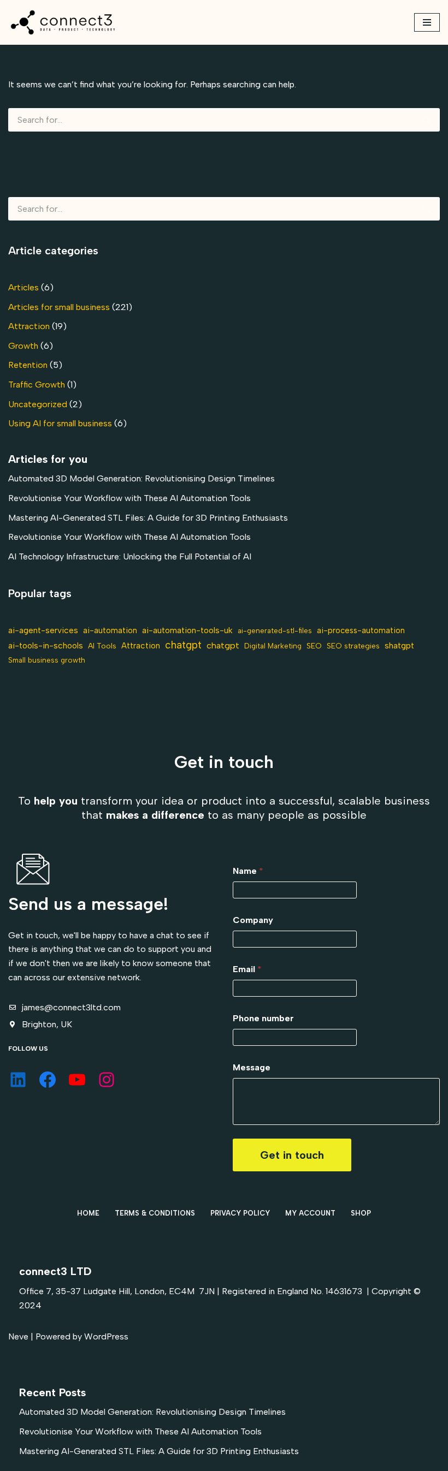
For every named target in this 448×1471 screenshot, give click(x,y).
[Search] (427, 120)
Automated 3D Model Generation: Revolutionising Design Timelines (141, 478)
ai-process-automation (361, 630)
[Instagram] (106, 1079)
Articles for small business (59, 307)
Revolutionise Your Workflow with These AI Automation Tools (129, 498)
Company (253, 920)
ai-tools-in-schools (45, 645)
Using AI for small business (60, 423)
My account (310, 1213)
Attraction (29, 326)
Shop (361, 1213)
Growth (23, 346)
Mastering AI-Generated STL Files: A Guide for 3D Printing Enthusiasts (148, 518)
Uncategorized (37, 404)
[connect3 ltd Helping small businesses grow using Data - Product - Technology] (62, 22)
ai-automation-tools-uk (187, 630)
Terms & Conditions (155, 1213)
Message (251, 1067)
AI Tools (102, 645)
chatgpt (183, 645)
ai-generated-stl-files (275, 630)
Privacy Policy (240, 1213)
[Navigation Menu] (427, 22)
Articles (23, 287)
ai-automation (110, 630)
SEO (314, 646)
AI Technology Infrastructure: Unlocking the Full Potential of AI (129, 556)
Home (88, 1213)
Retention (28, 365)
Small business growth (46, 660)
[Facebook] (47, 1079)
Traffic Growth (36, 384)
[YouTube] (77, 1079)
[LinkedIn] (18, 1079)
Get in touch (292, 1155)
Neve (18, 1336)
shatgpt (399, 645)
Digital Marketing (273, 645)
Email (247, 969)
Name (248, 871)
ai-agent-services (43, 630)
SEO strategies (353, 645)
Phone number (263, 1018)
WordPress (106, 1336)
